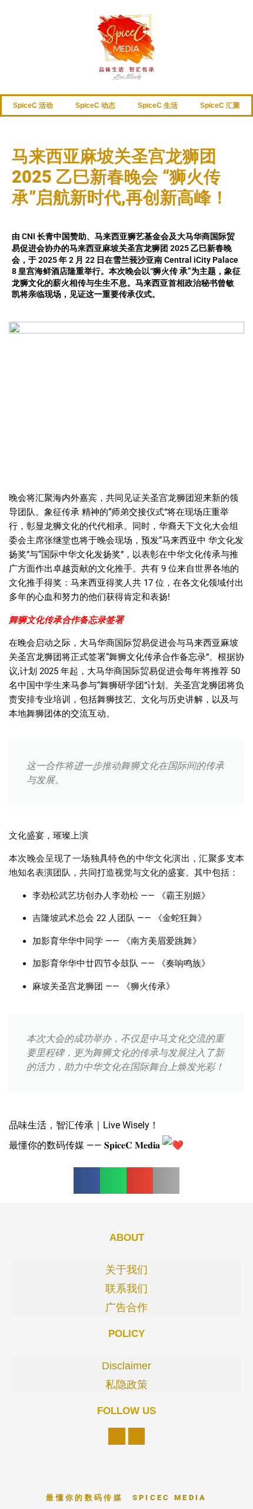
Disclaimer (126, 1366)
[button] (87, 1180)
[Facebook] (116, 1436)
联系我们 (126, 1289)
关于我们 (126, 1270)
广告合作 (126, 1307)
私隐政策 (126, 1385)
